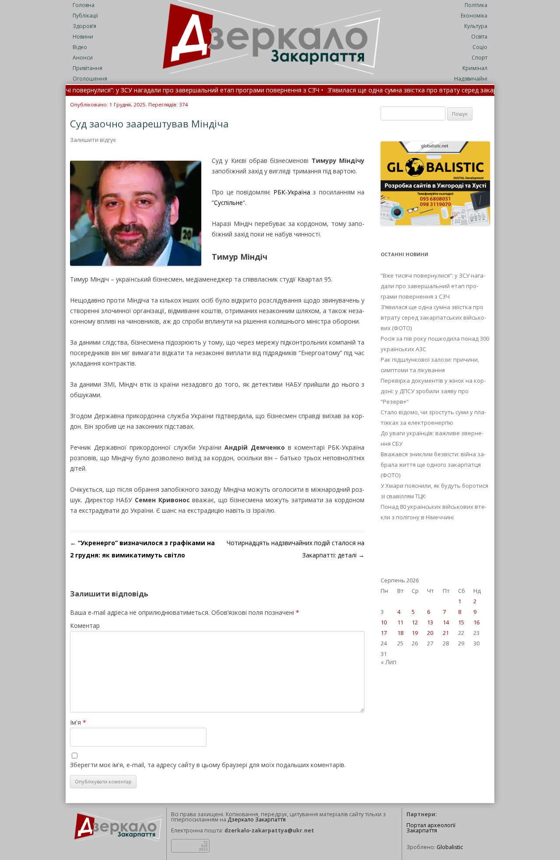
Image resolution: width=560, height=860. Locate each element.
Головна (83, 5)
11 (400, 622)
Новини (83, 36)
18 (400, 633)
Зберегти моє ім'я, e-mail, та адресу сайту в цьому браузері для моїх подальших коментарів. (208, 765)
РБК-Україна (291, 192)
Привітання (87, 68)
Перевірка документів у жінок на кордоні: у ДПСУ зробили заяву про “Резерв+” (433, 391)
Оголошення (90, 78)
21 (446, 633)
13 (430, 622)
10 (384, 622)
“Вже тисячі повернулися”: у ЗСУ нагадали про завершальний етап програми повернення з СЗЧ (433, 285)
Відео (80, 47)
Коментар (85, 625)
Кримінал (474, 68)
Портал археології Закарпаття (430, 828)
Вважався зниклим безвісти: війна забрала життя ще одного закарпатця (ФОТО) (433, 464)
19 (415, 633)
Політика (476, 5)
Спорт (479, 57)
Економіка (474, 15)
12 (415, 622)
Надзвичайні (470, 78)
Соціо (479, 47)
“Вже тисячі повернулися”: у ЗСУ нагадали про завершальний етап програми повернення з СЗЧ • (155, 90)
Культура (475, 26)
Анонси (83, 57)
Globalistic (450, 847)
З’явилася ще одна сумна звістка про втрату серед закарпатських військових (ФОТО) (433, 317)
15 (461, 622)
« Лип (388, 662)
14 (446, 622)
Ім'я (78, 722)
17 (384, 633)
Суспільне (228, 202)
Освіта (479, 36)
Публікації (85, 15)
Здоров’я (84, 26)
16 (476, 622)
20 (430, 633)
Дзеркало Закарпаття (257, 819)
